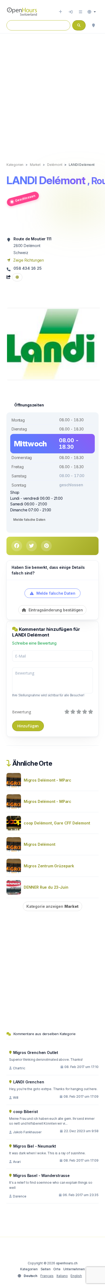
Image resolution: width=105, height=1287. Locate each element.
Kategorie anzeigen (52, 906)
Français (47, 1276)
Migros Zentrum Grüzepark (49, 866)
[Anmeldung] (70, 12)
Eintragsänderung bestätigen (55, 610)
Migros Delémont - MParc (47, 780)
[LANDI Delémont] (54, 343)
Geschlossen (25, 198)
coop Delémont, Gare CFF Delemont (57, 823)
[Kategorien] (80, 12)
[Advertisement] (52, 92)
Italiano (62, 1276)
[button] (92, 12)
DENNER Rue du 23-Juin (46, 887)
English (76, 1276)
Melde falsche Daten (29, 520)
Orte (56, 1269)
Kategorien (28, 1269)
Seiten (46, 1269)
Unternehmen (74, 1269)
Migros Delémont (39, 844)
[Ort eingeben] (60, 12)
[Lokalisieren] (93, 25)
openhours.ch (67, 1263)
